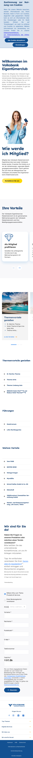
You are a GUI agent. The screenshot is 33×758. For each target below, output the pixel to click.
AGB (16, 742)
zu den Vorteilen (9, 337)
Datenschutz (22, 742)
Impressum (10, 742)
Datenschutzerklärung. (11, 32)
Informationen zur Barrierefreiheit (16, 746)
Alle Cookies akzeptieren (16, 40)
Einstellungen (20, 45)
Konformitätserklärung (16, 751)
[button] (14, 344)
